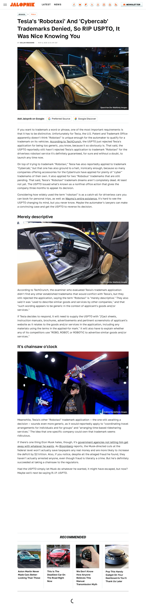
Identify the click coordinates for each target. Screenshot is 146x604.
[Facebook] (74, 4)
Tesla (33, 14)
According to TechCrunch (65, 141)
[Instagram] (104, 4)
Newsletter (133, 4)
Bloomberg (66, 446)
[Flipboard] (86, 4)
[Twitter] (92, 4)
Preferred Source (61, 118)
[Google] (110, 4)
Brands (22, 14)
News (57, 4)
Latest (46, 4)
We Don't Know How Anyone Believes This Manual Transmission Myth (86, 578)
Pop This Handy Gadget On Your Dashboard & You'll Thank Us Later (116, 576)
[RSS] (116, 4)
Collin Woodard (27, 43)
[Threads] (98, 4)
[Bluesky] (80, 4)
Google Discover (87, 118)
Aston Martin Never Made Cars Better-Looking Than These (29, 574)
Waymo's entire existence (81, 198)
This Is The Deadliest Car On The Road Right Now (56, 576)
